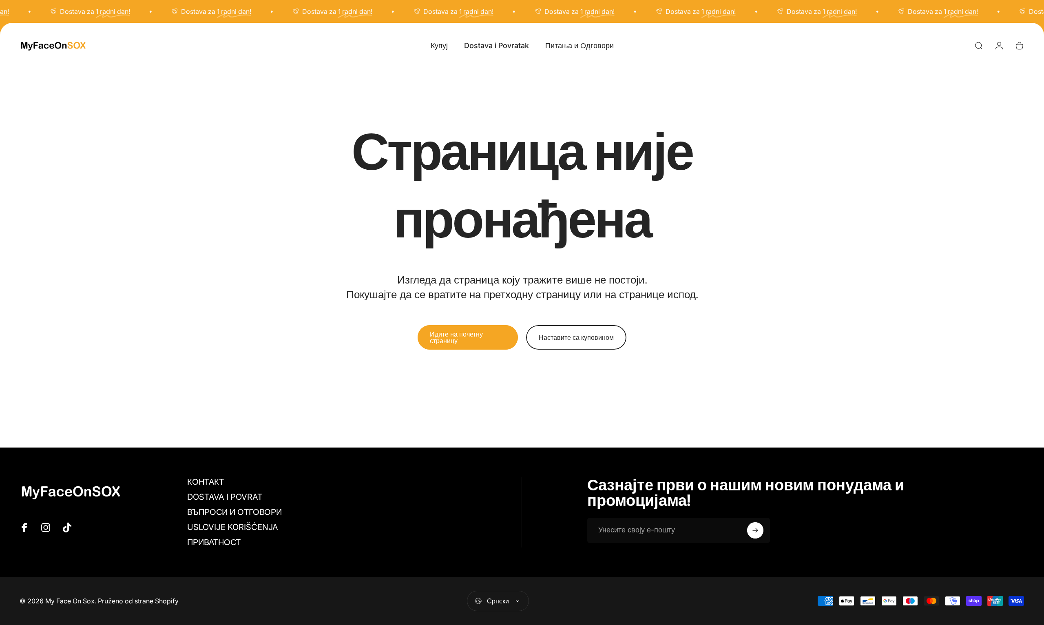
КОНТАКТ (205, 482)
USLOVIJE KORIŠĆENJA (232, 527)
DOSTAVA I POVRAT (225, 497)
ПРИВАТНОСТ (214, 542)
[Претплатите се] (755, 530)
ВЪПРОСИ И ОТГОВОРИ (234, 512)
